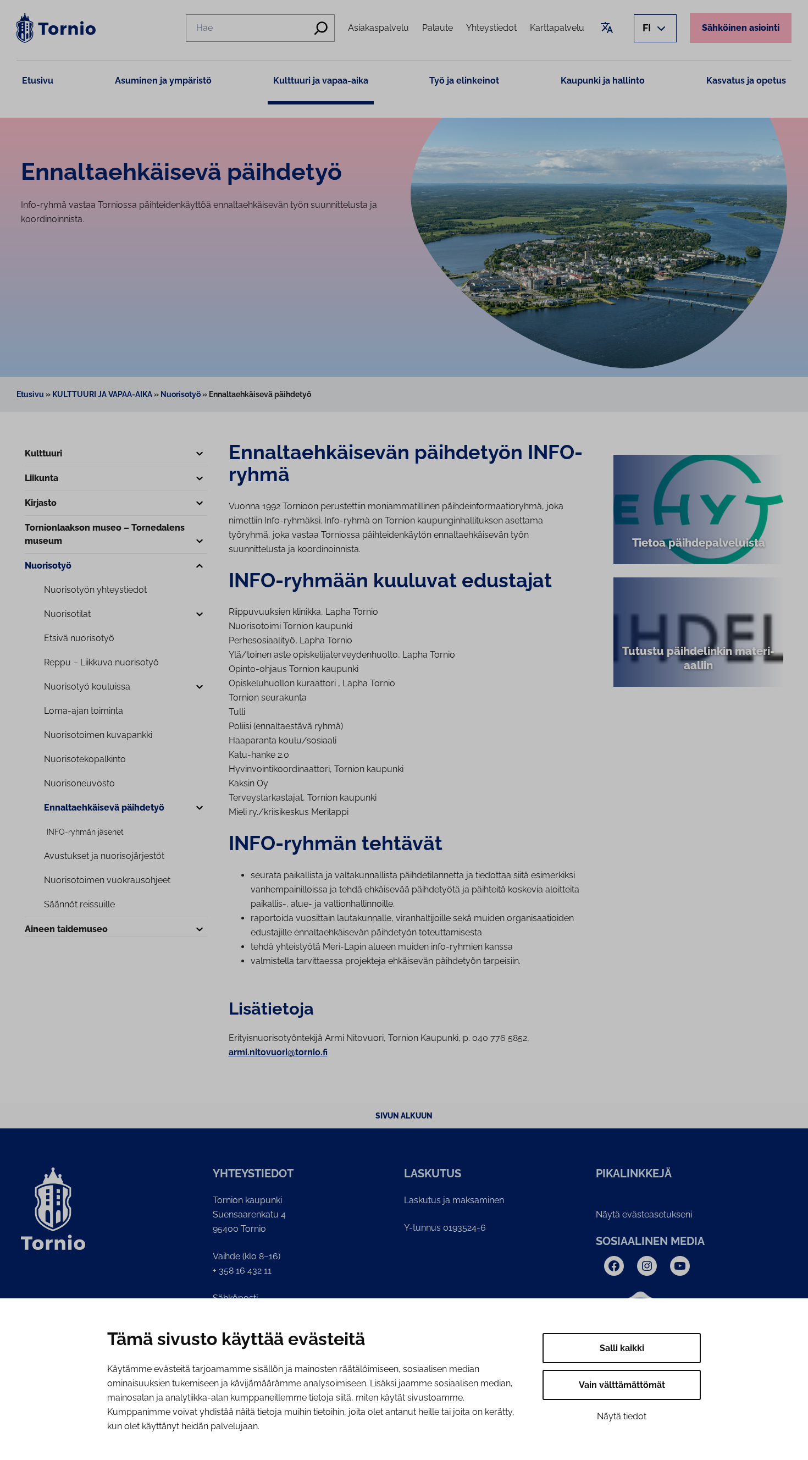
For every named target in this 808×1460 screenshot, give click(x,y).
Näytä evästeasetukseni (644, 1214)
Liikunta (41, 478)
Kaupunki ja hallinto (603, 80)
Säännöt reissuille (79, 904)
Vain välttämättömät (622, 1385)
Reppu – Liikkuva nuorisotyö (101, 662)
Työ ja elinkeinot (464, 80)
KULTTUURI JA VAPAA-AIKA (102, 394)
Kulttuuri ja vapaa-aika (320, 80)
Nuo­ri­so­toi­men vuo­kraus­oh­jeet (107, 880)
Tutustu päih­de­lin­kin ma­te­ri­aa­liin (698, 658)
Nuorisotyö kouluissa (87, 686)
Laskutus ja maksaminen (454, 1200)
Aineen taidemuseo (66, 929)
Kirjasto (41, 503)
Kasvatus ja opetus (746, 80)
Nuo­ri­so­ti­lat (67, 614)
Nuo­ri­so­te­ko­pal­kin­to (85, 759)
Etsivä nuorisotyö (79, 638)
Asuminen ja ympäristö (163, 80)
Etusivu (37, 80)
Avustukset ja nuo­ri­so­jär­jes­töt (104, 856)
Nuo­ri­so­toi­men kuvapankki (98, 735)
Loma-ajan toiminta (83, 711)
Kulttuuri (43, 453)
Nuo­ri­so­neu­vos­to (79, 783)
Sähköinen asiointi (740, 28)
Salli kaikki (622, 1348)
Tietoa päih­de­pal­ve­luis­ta (698, 542)
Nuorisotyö (181, 394)
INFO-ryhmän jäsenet (85, 832)
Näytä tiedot (621, 1416)
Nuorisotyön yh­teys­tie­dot (95, 590)
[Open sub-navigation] (199, 454)
